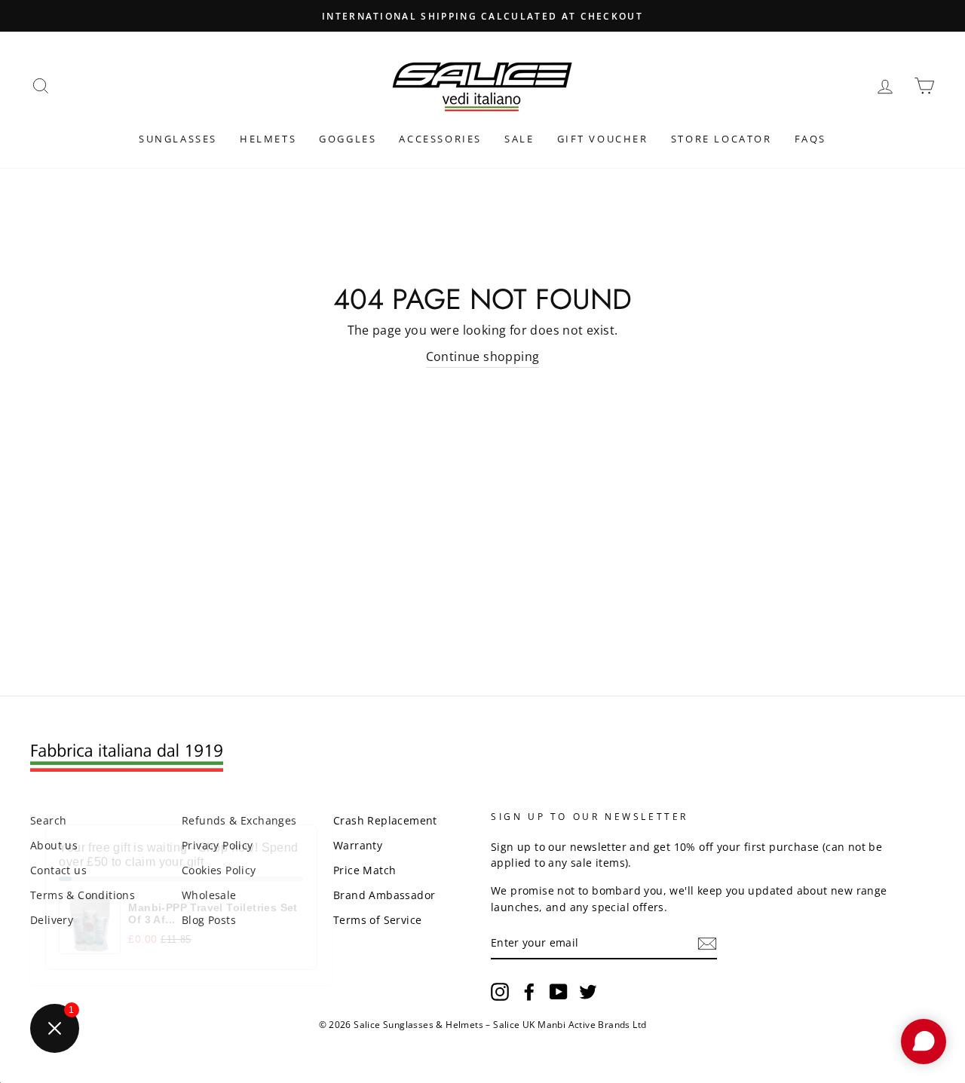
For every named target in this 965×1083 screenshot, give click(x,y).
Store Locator (721, 138)
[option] (482, 16)
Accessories (440, 138)
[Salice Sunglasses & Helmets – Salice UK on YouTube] (559, 991)
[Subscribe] (707, 943)
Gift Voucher (602, 138)
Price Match (364, 870)
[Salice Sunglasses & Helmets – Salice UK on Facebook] (529, 991)
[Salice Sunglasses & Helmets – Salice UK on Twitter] (588, 991)
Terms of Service (377, 920)
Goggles (347, 138)
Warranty (357, 845)
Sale (519, 138)
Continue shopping (483, 356)
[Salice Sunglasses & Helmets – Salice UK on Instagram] (500, 991)
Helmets (268, 138)
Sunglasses (178, 138)
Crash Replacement (385, 820)
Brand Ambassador (384, 895)
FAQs (810, 138)
